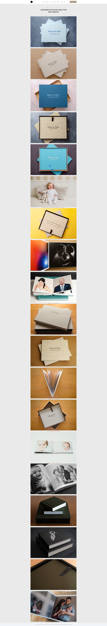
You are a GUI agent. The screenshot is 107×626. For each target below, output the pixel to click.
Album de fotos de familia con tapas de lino (53, 622)
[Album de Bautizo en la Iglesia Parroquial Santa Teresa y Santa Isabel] (53, 63)
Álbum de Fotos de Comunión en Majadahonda (53, 175)
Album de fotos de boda (53, 590)
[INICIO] (47, 7)
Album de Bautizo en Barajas (53, 399)
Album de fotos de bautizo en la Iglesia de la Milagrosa (53, 143)
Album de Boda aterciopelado (53, 303)
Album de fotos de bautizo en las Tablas (53, 494)
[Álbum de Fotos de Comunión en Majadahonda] (53, 159)
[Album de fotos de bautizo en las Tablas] (53, 479)
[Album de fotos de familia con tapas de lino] (53, 606)
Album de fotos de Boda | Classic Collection (53, 271)
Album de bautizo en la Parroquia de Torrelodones (53, 367)
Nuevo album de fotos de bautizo (53, 431)
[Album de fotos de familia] (53, 542)
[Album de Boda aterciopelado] (53, 287)
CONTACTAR (73, 1)
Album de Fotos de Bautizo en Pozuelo (53, 111)
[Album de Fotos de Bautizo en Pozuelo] (53, 95)
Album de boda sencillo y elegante (53, 526)
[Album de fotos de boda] (53, 574)
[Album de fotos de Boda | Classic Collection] (53, 255)
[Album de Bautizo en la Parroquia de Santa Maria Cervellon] (53, 191)
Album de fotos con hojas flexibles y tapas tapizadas (53, 47)
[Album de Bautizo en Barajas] (53, 383)
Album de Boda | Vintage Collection (53, 335)
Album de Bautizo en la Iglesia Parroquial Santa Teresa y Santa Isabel (53, 79)
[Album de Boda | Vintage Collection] (53, 319)
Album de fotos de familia (53, 558)
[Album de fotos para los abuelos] (53, 447)
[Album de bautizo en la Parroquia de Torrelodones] (53, 351)
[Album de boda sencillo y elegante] (53, 510)
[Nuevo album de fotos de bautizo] (53, 415)
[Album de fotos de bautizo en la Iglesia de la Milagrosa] (53, 127)
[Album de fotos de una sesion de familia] (53, 223)
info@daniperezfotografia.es (63, 624)
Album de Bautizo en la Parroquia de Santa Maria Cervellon (53, 207)
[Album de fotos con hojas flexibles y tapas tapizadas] (53, 31)
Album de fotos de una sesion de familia (53, 239)
